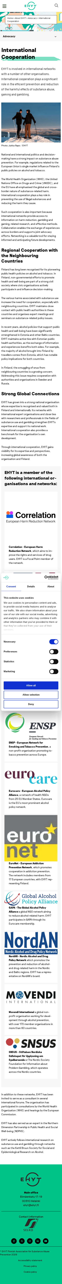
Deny (31, 704)
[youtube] (45, 1241)
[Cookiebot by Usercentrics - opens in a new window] (44, 577)
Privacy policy (30, 1266)
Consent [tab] (11, 586)
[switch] (53, 651)
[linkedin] (38, 1241)
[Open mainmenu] (4, 6)
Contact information (31, 1216)
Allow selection (31, 694)
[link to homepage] (31, 6)
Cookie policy (30, 1271)
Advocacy (32, 18)
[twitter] (22, 1241)
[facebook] (14, 1241)
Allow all (31, 685)
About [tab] (50, 586)
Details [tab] (31, 586)
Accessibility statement (30, 1260)
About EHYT (20, 18)
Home (10, 18)
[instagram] (30, 1241)
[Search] (57, 6)
